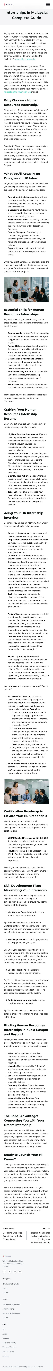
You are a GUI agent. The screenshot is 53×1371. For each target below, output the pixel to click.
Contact (5, 1338)
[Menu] (48, 4)
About (4, 1334)
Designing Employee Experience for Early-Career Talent (13, 1234)
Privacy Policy (8, 1352)
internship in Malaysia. (25, 59)
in (15, 1272)
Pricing (5, 1288)
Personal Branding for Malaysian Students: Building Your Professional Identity (40, 1236)
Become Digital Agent (11, 1313)
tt (4, 1272)
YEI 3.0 (5, 1293)
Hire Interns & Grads (10, 1284)
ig (9, 1272)
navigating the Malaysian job (17, 92)
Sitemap (5, 1356)
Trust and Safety (9, 1343)
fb (20, 1272)
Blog (4, 1329)
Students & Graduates (11, 1304)
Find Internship (8, 1309)
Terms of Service (9, 1347)
